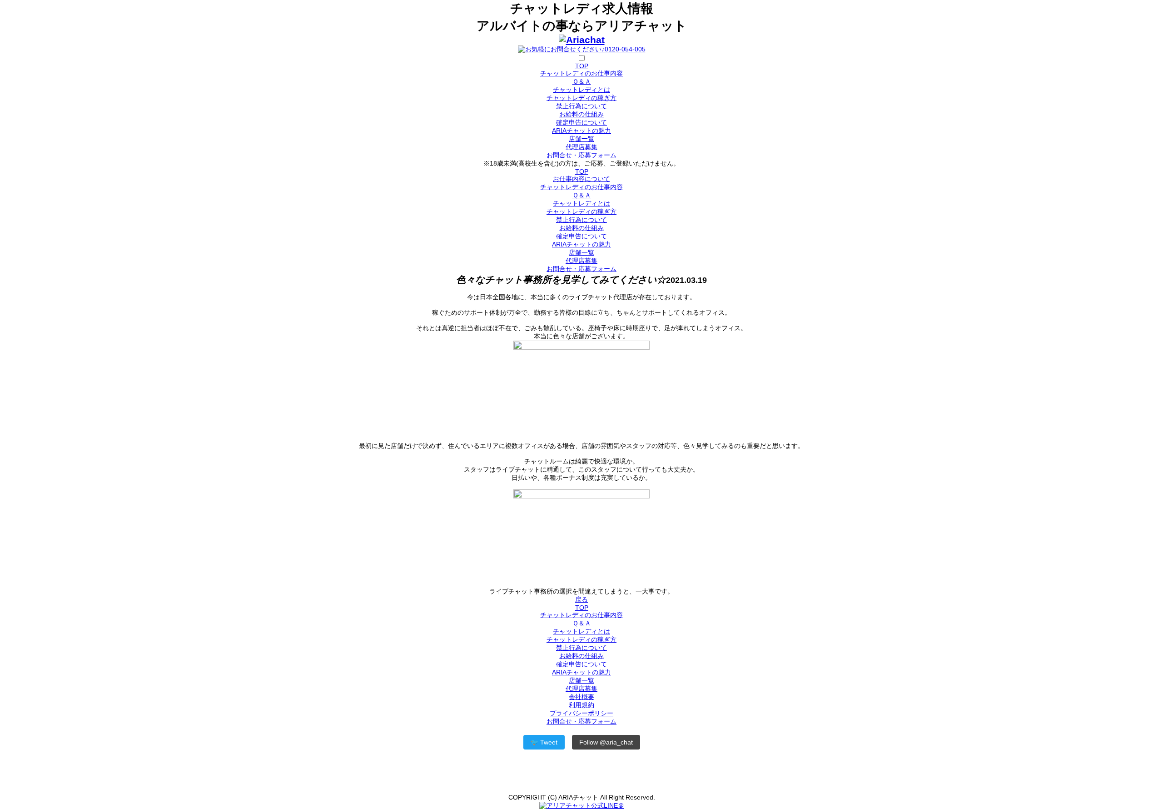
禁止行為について (581, 106)
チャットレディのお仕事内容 (581, 73)
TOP (581, 66)
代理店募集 (581, 147)
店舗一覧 (581, 138)
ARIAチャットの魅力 (581, 130)
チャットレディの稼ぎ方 (581, 97)
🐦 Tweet (544, 742)
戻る (581, 599)
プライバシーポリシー (581, 713)
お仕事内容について (581, 178)
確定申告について (581, 122)
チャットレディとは (581, 89)
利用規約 (581, 705)
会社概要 (581, 696)
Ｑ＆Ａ (581, 81)
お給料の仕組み (581, 114)
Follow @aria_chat (606, 742)
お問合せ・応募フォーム (581, 155)
